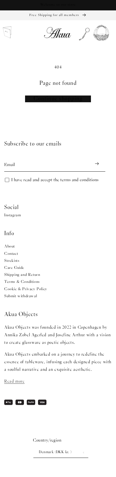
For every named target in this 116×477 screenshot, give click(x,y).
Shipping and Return (22, 275)
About (9, 246)
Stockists (11, 261)
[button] (83, 33)
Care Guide (14, 268)
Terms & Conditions (22, 282)
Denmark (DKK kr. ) (55, 452)
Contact (11, 254)
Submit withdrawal (20, 296)
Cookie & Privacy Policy (25, 289)
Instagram (12, 215)
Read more (14, 381)
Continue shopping (58, 98)
